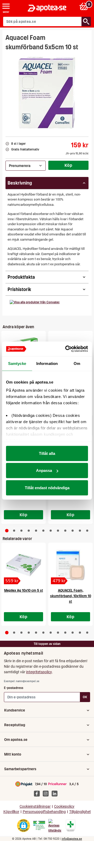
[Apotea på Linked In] (55, 793)
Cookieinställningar (35, 806)
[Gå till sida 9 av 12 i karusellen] (65, 530)
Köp (68, 165)
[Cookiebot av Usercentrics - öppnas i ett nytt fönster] (66, 349)
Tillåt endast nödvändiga (47, 487)
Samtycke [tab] (17, 363)
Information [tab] (47, 363)
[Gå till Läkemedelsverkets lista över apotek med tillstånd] (70, 825)
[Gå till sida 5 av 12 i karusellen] (36, 530)
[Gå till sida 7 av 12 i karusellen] (51, 530)
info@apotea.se (72, 838)
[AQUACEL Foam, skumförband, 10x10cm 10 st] (70, 565)
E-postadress (13, 688)
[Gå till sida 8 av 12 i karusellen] (58, 530)
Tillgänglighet (80, 812)
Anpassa (44, 470)
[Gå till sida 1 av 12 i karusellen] (7, 530)
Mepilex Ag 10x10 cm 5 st (23, 590)
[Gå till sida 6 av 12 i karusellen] (43, 530)
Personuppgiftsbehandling (44, 812)
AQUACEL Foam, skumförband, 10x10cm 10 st (70, 596)
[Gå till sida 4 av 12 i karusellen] (29, 530)
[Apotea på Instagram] (47, 793)
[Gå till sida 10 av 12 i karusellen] (72, 530)
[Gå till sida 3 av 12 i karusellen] (21, 530)
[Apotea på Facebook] (38, 793)
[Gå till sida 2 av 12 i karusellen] (14, 530)
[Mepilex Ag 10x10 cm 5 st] (23, 565)
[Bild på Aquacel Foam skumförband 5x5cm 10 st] (47, 92)
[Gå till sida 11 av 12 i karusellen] (80, 530)
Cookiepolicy (64, 806)
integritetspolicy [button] (39, 672)
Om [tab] (77, 363)
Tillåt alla (47, 453)
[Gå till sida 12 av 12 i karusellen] (87, 530)
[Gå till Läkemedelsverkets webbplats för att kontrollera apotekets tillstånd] (39, 825)
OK (85, 697)
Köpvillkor (11, 812)
